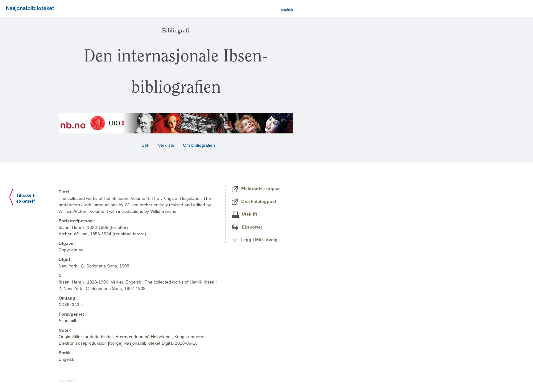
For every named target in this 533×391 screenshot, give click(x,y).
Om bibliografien (199, 145)
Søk (145, 145)
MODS (71, 381)
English (286, 9)
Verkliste (166, 145)
